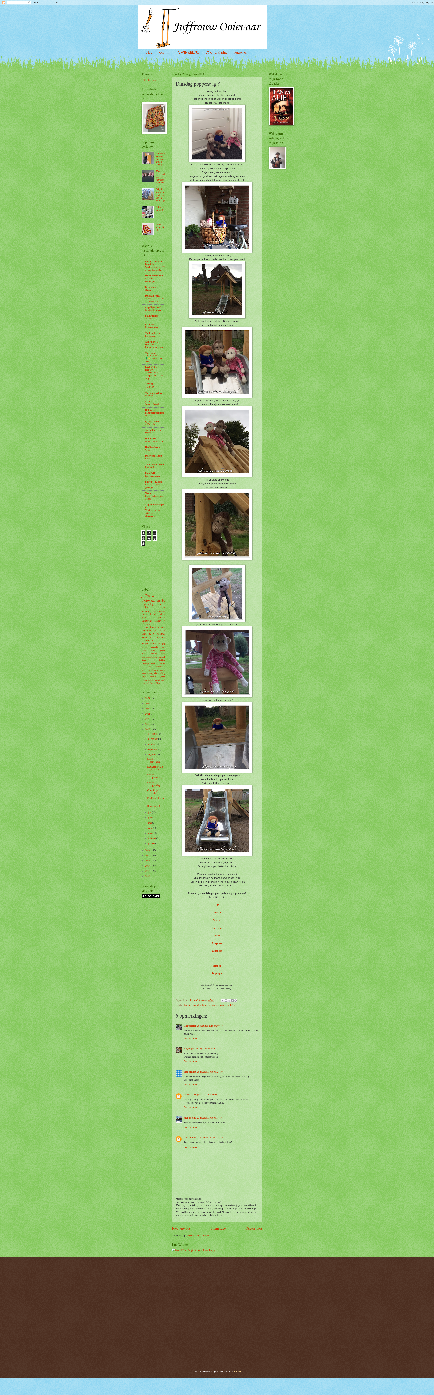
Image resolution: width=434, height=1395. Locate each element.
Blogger (237, 1371)
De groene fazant (153, 455)
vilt (159, 643)
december (153, 733)
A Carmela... (150, 424)
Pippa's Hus (190, 1117)
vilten (158, 663)
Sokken (148, 415)
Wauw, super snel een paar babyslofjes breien (160, 177)
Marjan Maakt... (153, 393)
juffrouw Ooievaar (210, 1005)
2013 (148, 870)
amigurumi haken (151, 620)
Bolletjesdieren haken (155, 347)
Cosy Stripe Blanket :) (153, 792)
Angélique (217, 973)
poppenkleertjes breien (151, 673)
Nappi (148, 493)
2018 (148, 729)
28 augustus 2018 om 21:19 (210, 1071)
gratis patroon (153, 617)
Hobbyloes (150, 438)
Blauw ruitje (217, 928)
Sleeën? (148, 432)
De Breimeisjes (152, 295)
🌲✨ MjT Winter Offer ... (153, 360)
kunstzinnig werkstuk (156, 656)
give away (159, 630)
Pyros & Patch (152, 421)
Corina (217, 958)
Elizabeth (217, 950)
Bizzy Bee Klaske (153, 481)
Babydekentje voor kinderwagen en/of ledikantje (160, 195)
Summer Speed (152, 404)
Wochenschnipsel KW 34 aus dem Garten (155, 268)
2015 (148, 860)
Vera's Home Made (154, 464)
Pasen (153, 650)
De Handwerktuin (154, 275)
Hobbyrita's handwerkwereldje (154, 411)
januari (151, 843)
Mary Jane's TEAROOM (151, 354)
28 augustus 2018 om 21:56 (204, 1094)
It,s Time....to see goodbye (152, 486)
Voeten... (149, 449)
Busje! (148, 458)
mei (150, 822)
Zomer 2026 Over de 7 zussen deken (154, 300)
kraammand (147, 640)
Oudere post (254, 1228)
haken (162, 604)
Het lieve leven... (153, 447)
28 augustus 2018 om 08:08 (208, 1048)
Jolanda (217, 965)
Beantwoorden (191, 1038)
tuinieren (161, 627)
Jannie (217, 935)
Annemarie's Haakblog (151, 343)
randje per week (148, 663)
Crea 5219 (148, 633)
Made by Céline (153, 333)
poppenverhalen (227, 1005)
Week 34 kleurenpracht (151, 280)
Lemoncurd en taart (154, 441)
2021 (148, 713)
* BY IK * (150, 384)
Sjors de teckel (149, 660)
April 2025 (150, 387)
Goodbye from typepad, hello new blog (154, 375)
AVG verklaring (217, 52)
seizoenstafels (147, 670)
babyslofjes (147, 637)
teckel (157, 679)
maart (151, 833)
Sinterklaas (160, 666)
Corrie (187, 1094)
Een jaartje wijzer (153, 309)
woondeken (154, 646)
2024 (148, 698)
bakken (162, 660)
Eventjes (149, 395)
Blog (149, 52)
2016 (148, 855)
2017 (148, 850)
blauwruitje (190, 1071)
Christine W (190, 1137)
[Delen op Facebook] (232, 1000)
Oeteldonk (146, 630)
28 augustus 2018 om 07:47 (210, 1025)
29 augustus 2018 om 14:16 (210, 1117)
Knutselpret (190, 1025)
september (153, 749)
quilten (162, 650)
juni (150, 817)
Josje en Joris (151, 467)
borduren (161, 637)
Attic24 (149, 401)
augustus (152, 754)
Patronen (240, 52)
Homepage (218, 1228)
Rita (217, 904)
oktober (152, 744)
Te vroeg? (149, 318)
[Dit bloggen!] (226, 1000)
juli (150, 812)
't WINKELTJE (188, 52)
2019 (148, 724)
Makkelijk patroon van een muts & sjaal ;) (160, 159)
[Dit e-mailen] (222, 1000)
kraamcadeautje (149, 627)
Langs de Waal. (152, 327)
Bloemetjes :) (153, 805)
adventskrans (159, 670)
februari (152, 838)
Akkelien (217, 912)
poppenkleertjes (149, 643)
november (153, 738)
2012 (148, 876)
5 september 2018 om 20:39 (210, 1137)
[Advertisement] (152, 561)
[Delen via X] (229, 1000)
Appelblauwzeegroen (155, 506)
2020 (148, 718)
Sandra (217, 920)
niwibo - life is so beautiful (153, 263)
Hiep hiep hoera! (152, 475)
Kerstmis (161, 633)
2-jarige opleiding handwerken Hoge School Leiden (153, 611)
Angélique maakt (154, 307)
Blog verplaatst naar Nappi (154, 497)
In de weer (150, 324)
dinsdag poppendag (192, 1005)
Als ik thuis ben (153, 430)
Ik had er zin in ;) (160, 209)
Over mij (165, 52)
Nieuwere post (181, 1228)
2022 (148, 708)
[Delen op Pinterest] (235, 1000)
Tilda (158, 683)
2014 (148, 865)
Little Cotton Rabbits (151, 368)
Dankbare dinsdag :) (155, 799)
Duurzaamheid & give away (155, 768)
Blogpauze (150, 335)
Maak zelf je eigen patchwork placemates (153, 513)
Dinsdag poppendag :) (154, 760)
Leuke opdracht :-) (160, 227)
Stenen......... (150, 289)
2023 (148, 703)
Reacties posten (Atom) (198, 1235)
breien (145, 607)
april (150, 827)
